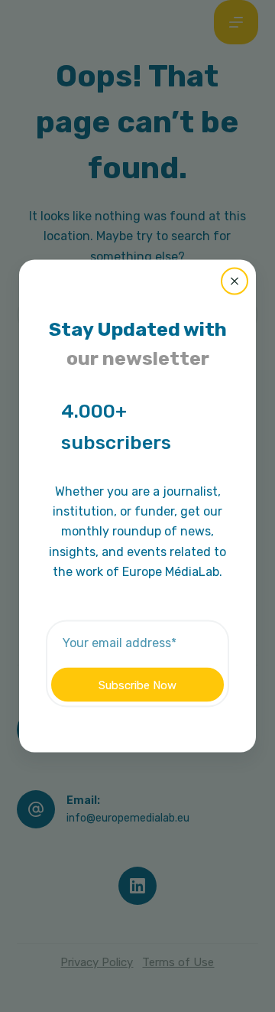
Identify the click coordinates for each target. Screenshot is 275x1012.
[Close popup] (234, 280)
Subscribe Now (137, 684)
